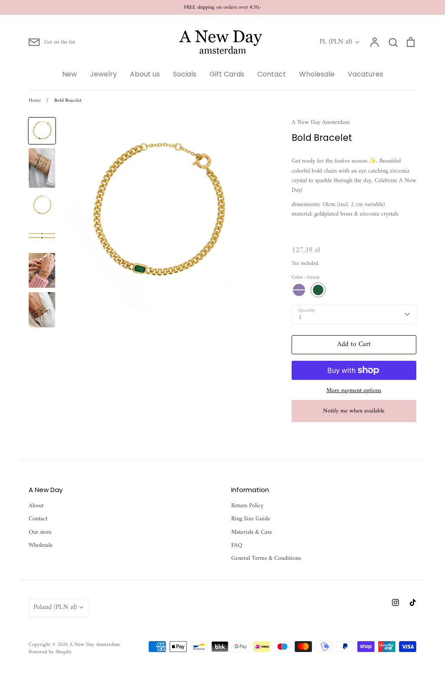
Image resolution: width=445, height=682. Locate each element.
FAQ (236, 545)
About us (145, 74)
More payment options (353, 391)
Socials (184, 74)
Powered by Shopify (50, 652)
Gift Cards (226, 74)
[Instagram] (395, 602)
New (69, 74)
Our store (40, 532)
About (36, 506)
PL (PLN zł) (335, 42)
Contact (271, 74)
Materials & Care (251, 532)
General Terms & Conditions (266, 558)
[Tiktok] (413, 602)
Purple (299, 290)
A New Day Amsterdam (321, 122)
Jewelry (103, 74)
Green (318, 290)
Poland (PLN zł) (55, 607)
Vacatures (365, 74)
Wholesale (317, 74)
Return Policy (247, 506)
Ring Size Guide (250, 519)
